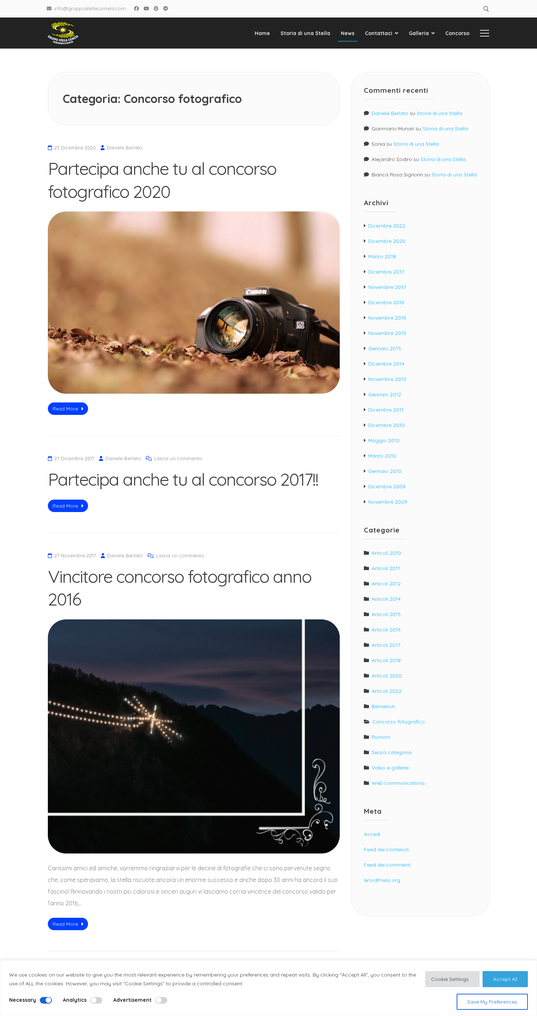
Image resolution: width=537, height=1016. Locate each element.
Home (262, 33)
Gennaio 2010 (384, 471)
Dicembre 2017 (386, 271)
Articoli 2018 (386, 660)
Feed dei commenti (387, 865)
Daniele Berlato (124, 147)
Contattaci (378, 33)
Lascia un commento (178, 458)
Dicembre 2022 (386, 225)
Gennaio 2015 (384, 348)
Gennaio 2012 (384, 394)
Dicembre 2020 (386, 241)
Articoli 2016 (386, 629)
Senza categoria (391, 752)
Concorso (457, 33)
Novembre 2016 (387, 317)
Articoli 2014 (386, 599)
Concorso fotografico (398, 721)
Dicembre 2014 (386, 363)
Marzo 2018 (382, 256)
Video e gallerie (390, 767)
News (347, 33)
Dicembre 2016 (386, 302)
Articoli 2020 (387, 675)
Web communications (398, 783)
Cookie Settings (450, 979)
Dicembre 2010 (386, 425)
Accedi (372, 834)
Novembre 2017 (387, 287)
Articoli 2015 (386, 614)
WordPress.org (382, 880)
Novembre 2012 (387, 379)
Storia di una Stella (305, 33)
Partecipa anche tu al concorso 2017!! (183, 479)
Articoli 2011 (386, 568)
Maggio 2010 (384, 440)
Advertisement (132, 1000)
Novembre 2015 (387, 333)
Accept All (505, 979)
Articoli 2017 (386, 645)
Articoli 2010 (386, 553)
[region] (268, 988)
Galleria (419, 33)
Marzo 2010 (382, 455)
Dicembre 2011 (386, 409)
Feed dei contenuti (386, 849)
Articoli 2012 (386, 583)
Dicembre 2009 (386, 486)
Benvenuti (383, 706)
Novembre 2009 (387, 502)
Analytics (75, 1000)
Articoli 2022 (386, 691)
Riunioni (381, 737)
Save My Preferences (492, 1001)
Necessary (22, 1000)
